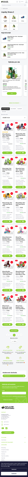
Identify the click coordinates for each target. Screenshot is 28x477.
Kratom (2, 460)
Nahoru (15, 341)
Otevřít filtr (6, 117)
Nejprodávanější (5, 108)
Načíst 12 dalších (14, 330)
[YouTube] (2, 428)
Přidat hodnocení (7, 375)
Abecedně (4, 111)
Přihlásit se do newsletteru (8, 399)
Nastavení (14, 469)
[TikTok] (6, 428)
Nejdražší (20, 108)
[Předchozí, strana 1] (11, 335)
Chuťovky (3, 453)
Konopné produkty (5, 449)
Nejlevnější (13, 108)
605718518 (6, 421)
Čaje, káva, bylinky (5, 455)
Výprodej (3, 458)
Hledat (25, 5)
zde (9, 466)
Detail (12, 93)
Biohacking (3, 447)
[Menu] (26, 1)
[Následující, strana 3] (17, 335)
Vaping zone (3, 451)
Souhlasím (14, 473)
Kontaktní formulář (7, 432)
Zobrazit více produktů (14, 102)
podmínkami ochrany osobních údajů (19, 396)
